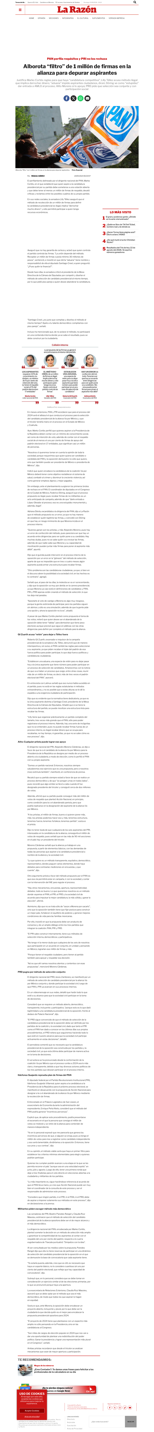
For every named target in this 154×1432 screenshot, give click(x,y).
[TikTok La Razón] (125, 1407)
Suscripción (71, 1425)
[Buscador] (135, 2)
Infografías (68, 18)
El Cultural (83, 18)
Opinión (41, 18)
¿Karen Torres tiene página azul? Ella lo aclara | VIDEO (121, 233)
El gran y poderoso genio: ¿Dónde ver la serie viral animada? (121, 218)
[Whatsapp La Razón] (80, 98)
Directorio (71, 1419)
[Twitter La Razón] (74, 98)
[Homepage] (77, 9)
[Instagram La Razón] (120, 1407)
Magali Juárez (38, 176)
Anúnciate (71, 1422)
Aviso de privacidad (31, 1416)
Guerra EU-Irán (33, 2)
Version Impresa (117, 18)
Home (31, 18)
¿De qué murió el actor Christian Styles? (121, 241)
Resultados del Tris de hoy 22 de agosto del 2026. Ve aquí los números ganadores (121, 250)
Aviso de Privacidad (74, 1429)
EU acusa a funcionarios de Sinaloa (68, 2)
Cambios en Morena (47, 2)
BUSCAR (131, 1422)
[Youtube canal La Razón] (130, 1407)
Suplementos (98, 18)
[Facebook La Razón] (67, 98)
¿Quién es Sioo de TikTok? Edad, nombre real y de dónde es (121, 225)
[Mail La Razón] (87, 98)
